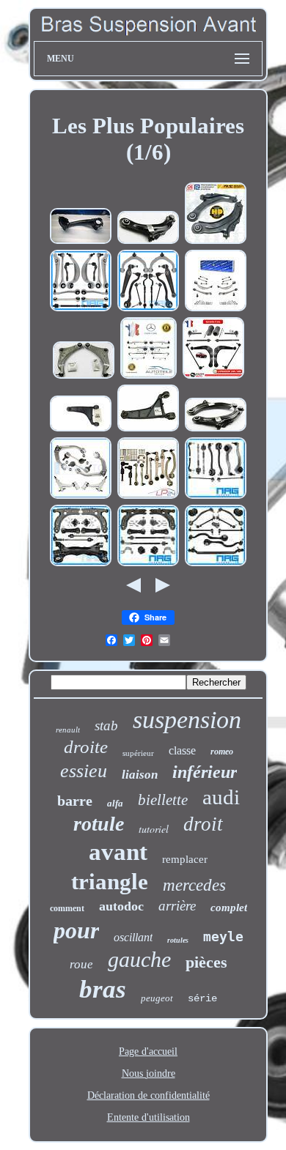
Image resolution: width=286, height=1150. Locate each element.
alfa (115, 803)
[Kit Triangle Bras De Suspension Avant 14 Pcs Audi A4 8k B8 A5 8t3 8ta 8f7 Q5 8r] (80, 309)
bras (102, 989)
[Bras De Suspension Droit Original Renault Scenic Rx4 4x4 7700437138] (148, 429)
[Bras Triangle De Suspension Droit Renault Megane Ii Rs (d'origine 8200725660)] (148, 242)
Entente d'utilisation (148, 1117)
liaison (140, 775)
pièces (206, 962)
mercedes (194, 885)
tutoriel (154, 829)
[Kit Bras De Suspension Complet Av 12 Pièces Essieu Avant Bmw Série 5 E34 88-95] (215, 564)
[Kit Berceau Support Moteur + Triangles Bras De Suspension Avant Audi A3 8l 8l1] (80, 564)
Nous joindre (148, 1073)
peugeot (157, 998)
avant (118, 852)
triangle (109, 881)
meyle (223, 936)
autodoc (121, 906)
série (202, 998)
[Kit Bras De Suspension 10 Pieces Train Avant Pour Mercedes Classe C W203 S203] (215, 496)
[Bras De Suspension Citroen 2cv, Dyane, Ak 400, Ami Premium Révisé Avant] (80, 242)
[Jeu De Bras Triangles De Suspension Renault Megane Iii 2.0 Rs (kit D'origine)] (83, 376)
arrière (177, 905)
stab (106, 725)
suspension (187, 719)
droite (86, 747)
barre (74, 801)
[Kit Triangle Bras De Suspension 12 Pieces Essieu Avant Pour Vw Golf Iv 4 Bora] (148, 564)
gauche (139, 959)
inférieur (204, 772)
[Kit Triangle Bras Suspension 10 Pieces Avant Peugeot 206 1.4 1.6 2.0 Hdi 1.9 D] (213, 376)
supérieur (138, 753)
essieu (83, 771)
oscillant (133, 937)
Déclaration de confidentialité (148, 1095)
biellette (163, 800)
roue (81, 964)
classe (182, 750)
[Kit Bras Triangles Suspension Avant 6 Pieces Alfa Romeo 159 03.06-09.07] (80, 496)
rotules (177, 940)
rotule (98, 823)
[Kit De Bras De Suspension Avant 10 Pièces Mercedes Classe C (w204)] (148, 376)
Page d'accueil (148, 1051)
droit (203, 824)
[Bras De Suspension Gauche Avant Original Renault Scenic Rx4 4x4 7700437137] (80, 429)
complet (228, 907)
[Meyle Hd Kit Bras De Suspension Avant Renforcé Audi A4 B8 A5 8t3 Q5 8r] (215, 309)
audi (221, 797)
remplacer (185, 859)
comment (67, 908)
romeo (221, 751)
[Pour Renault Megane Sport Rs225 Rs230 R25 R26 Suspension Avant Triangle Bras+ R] (215, 242)
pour (76, 930)
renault (68, 729)
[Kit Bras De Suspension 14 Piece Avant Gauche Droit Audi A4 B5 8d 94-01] (148, 496)
